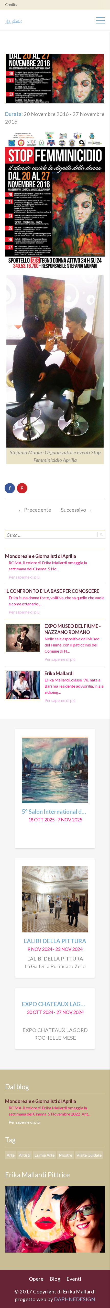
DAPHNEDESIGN (74, 1299)
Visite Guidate (89, 1155)
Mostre (65, 1155)
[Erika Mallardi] (14, 20)
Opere (36, 1279)
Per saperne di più (24, 576)
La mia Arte (44, 1155)
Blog (55, 1279)
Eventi (74, 1279)
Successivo (76, 510)
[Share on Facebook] (10, 488)
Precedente (34, 510)
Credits (11, 4)
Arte (11, 1155)
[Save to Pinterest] (22, 488)
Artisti (24, 1155)
